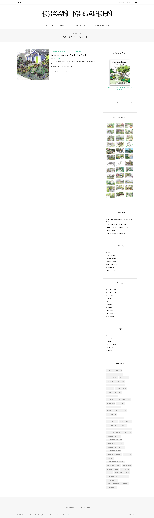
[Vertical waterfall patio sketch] (110, 164)
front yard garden (113, 407)
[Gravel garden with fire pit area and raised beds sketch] (110, 138)
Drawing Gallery (101, 26)
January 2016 (110, 316)
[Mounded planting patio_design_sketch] (110, 182)
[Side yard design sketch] (120, 163)
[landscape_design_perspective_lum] (120, 125)
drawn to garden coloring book (118, 399)
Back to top (130, 515)
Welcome (49, 26)
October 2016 (110, 296)
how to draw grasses (114, 440)
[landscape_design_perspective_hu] (129, 131)
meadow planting (113, 469)
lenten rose (126, 465)
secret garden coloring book (117, 484)
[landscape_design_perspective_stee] (110, 144)
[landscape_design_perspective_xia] (110, 195)
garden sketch (112, 429)
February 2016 (110, 313)
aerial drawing (112, 377)
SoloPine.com (70, 515)
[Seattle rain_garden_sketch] (120, 194)
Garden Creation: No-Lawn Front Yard (71, 54)
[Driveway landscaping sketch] (129, 175)
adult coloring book (114, 370)
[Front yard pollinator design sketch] (110, 157)
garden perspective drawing (116, 425)
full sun (123, 410)
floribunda (111, 403)
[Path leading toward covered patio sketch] (120, 131)
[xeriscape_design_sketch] (129, 194)
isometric (110, 458)
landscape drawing (113, 465)
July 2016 (108, 302)
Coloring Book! (80, 26)
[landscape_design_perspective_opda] (120, 181)
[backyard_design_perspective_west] (110, 151)
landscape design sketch (115, 462)
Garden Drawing (76, 52)
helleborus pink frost (124, 432)
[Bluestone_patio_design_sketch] (110, 189)
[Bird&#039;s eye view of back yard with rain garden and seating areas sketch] (120, 144)
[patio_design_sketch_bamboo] (120, 187)
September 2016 (111, 299)
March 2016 (109, 310)
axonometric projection (115, 381)
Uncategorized (110, 270)
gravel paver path (125, 429)
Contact (108, 342)
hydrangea (127, 454)
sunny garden (111, 487)
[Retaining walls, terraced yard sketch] (110, 176)
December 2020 (111, 290)
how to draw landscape (115, 443)
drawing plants (112, 396)
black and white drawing (115, 385)
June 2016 (109, 304)
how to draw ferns (113, 436)
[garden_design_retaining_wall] (129, 150)
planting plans (112, 476)
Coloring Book (110, 256)
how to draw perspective (115, 447)
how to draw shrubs (114, 454)
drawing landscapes (114, 392)
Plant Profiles (110, 267)
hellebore (110, 432)
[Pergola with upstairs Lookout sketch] (129, 144)
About (63, 26)
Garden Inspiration (112, 264)
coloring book (121, 388)
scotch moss (123, 476)
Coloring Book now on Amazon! (116, 224)
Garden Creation (60, 52)
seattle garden (112, 480)
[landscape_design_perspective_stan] (129, 138)
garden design (112, 421)
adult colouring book (115, 374)
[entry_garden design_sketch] (129, 156)
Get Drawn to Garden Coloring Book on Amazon (120, 88)
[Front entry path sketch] (129, 163)
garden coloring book (115, 418)
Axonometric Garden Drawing (115, 233)
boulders (110, 388)
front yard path (112, 410)
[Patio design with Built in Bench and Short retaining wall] (110, 131)
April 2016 (109, 307)
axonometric (124, 377)
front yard (121, 403)
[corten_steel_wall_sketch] (120, 150)
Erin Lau (56, 58)
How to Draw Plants (112, 230)
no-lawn (110, 473)
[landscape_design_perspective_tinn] (110, 125)
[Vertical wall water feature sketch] (120, 138)
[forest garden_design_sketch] (120, 156)
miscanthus (125, 469)
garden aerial (111, 414)
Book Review (110, 253)
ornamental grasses (122, 473)
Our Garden (110, 347)
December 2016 (111, 293)
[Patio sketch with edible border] (110, 170)
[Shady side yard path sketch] (129, 169)
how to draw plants (114, 451)
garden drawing (125, 421)
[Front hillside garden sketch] (129, 181)
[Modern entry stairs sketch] (120, 175)
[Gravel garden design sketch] (120, 169)
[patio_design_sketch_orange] (129, 187)
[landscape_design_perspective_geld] (129, 125)
